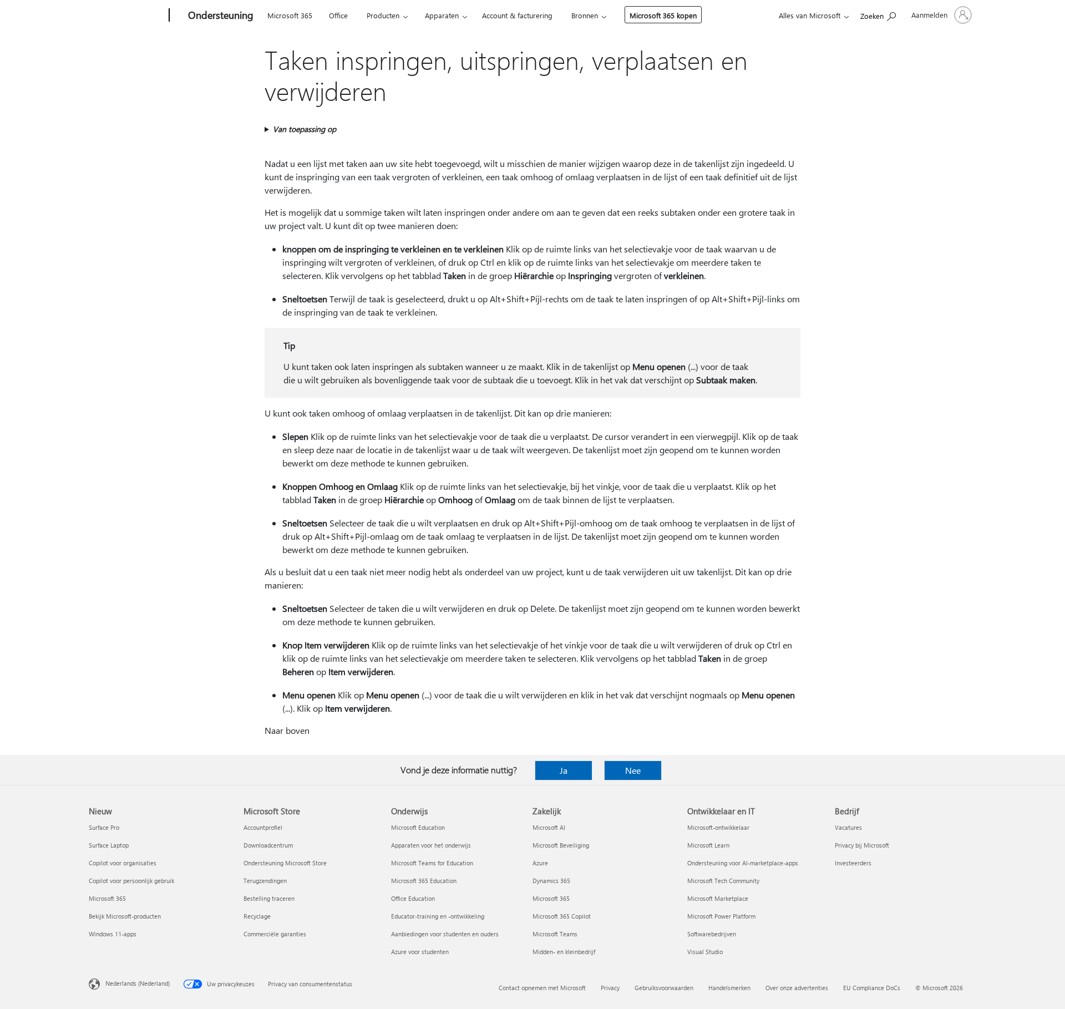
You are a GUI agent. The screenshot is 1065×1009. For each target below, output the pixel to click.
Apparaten (442, 15)
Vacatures (848, 827)
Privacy (610, 987)
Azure (540, 863)
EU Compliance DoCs (871, 987)
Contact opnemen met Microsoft (542, 987)
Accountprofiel (263, 827)
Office (338, 15)
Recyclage (257, 916)
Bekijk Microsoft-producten (125, 916)
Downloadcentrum (268, 845)
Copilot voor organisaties (122, 863)
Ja (563, 770)
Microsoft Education (418, 827)
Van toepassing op (304, 129)
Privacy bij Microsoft (862, 845)
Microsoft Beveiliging (560, 845)
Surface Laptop (109, 845)
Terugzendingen (265, 880)
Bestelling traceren (269, 898)
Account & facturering (517, 15)
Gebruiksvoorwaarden (664, 987)
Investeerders (853, 863)
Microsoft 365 (289, 15)
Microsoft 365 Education (424, 880)
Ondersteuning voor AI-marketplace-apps (742, 863)
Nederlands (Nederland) (137, 983)
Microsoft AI (548, 827)
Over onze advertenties (796, 987)
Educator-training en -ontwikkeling (437, 916)
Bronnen (584, 15)
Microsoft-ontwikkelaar (718, 827)
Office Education (413, 898)
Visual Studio (705, 951)
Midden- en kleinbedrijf (563, 951)
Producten (383, 15)
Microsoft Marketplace (717, 898)
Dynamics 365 (551, 880)
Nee (633, 770)
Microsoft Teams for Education (432, 863)
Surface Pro (104, 827)
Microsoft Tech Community (723, 880)
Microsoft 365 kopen (663, 15)
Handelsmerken (729, 987)
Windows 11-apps (112, 934)
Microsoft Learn (708, 845)
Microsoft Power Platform (721, 916)
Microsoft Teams (554, 934)
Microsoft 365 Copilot (561, 916)
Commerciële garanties (275, 934)
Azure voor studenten (420, 951)
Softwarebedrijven (711, 934)
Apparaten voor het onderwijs (431, 845)
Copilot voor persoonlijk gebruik (131, 880)
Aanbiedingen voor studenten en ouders (445, 934)
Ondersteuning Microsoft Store (285, 863)
